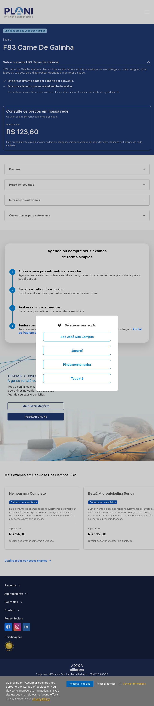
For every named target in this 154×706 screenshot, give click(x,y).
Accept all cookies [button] (80, 683)
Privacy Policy (41, 699)
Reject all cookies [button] (106, 683)
